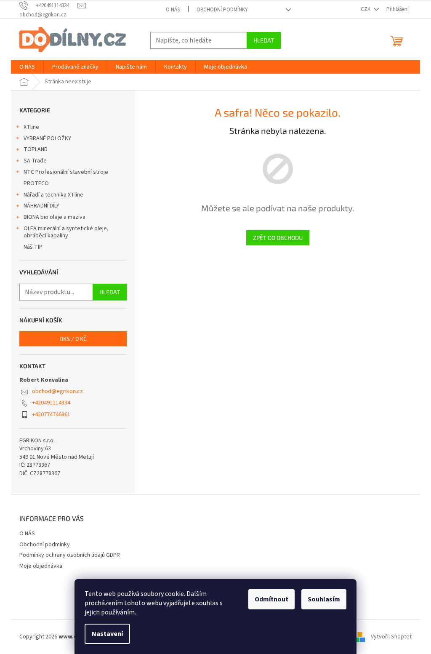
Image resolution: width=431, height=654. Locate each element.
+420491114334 (51, 403)
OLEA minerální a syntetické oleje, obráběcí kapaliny (66, 232)
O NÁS (173, 9)
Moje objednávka (40, 566)
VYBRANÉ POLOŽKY (47, 138)
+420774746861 (51, 414)
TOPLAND (36, 149)
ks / (73, 338)
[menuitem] (27, 67)
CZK (366, 9)
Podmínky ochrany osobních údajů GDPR (69, 555)
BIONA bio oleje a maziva (54, 217)
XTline (31, 127)
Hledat (263, 40)
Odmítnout (271, 599)
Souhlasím (324, 599)
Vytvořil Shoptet (391, 637)
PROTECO (36, 183)
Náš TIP (33, 247)
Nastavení (107, 633)
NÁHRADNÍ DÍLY (41, 206)
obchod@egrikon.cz (57, 391)
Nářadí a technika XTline (53, 195)
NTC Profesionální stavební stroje (66, 172)
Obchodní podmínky (222, 9)
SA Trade (35, 161)
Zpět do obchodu (278, 237)
